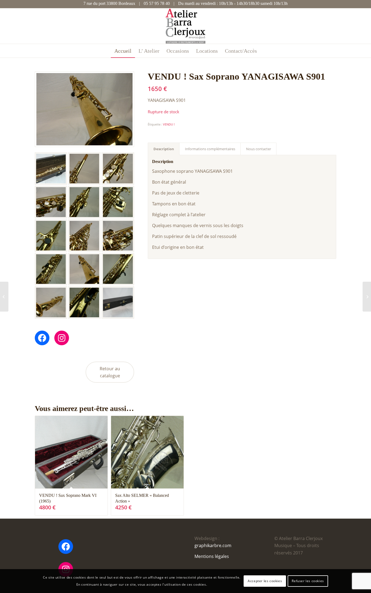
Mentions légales (211, 556)
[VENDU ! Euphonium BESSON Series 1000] (4, 297)
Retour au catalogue (110, 372)
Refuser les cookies (308, 581)
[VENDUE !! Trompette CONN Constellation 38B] (367, 297)
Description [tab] (163, 148)
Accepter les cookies (265, 581)
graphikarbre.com (212, 545)
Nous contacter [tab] (258, 148)
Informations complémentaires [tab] (210, 148)
